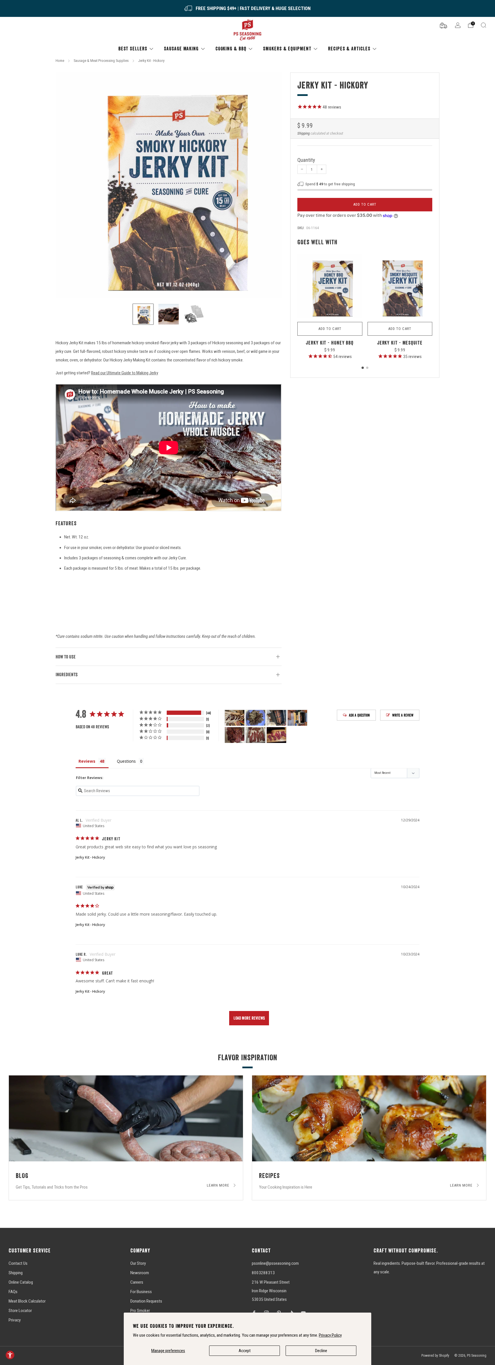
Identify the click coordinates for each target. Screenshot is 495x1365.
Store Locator (20, 1310)
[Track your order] (443, 25)
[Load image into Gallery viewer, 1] (143, 314)
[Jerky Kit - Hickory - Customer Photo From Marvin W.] (234, 718)
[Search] (483, 25)
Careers (136, 1282)
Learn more (218, 1185)
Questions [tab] (126, 761)
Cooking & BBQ (230, 49)
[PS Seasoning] (247, 30)
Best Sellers (132, 49)
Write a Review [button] (402, 715)
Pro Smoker (140, 1310)
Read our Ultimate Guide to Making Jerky (124, 372)
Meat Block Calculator (27, 1301)
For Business (141, 1291)
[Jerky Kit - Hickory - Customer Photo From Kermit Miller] (255, 735)
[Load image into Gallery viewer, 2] (168, 314)
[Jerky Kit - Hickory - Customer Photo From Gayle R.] (276, 718)
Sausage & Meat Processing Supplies (101, 60)
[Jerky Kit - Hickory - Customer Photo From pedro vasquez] (234, 735)
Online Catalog (21, 1282)
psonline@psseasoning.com (275, 1263)
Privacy (15, 1320)
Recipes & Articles (349, 49)
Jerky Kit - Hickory (90, 857)
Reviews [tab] (86, 761)
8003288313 (263, 1272)
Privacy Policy (330, 1335)
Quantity (306, 160)
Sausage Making (181, 49)
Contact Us (18, 1263)
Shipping (303, 133)
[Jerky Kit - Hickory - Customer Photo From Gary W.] (255, 718)
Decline (321, 1350)
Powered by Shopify (435, 1356)
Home (60, 60)
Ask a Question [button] (359, 715)
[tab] (363, 368)
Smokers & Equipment (287, 49)
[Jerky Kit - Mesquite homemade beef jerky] (400, 286)
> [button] (249, 1018)
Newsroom (139, 1272)
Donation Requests (146, 1301)
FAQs (13, 1291)
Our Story (138, 1263)
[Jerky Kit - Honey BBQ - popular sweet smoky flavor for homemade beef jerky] (329, 286)
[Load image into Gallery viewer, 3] (194, 314)
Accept (245, 1350)
